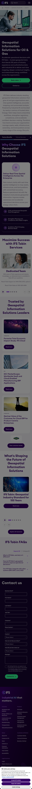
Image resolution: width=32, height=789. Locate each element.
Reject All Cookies (16, 783)
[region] (16, 778)
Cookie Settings (16, 787)
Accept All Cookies (16, 780)
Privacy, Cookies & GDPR (8, 777)
